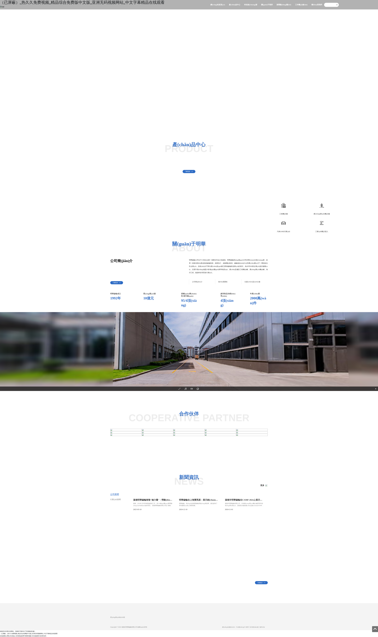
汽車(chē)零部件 (124, 166)
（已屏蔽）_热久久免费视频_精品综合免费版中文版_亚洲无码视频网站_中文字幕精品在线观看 (28, 633)
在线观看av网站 (5, 636)
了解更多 (187, 102)
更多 (262, 485)
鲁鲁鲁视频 (27, 636)
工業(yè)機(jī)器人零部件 (249, 166)
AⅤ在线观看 (35, 636)
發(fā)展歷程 (222, 282)
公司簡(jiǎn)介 (197, 282)
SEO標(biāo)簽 (254, 627)
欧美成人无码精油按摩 (17, 636)
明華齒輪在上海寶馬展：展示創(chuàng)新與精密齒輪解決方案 (198, 501)
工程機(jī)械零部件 (165, 166)
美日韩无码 (42, 636)
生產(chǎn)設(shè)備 (252, 282)
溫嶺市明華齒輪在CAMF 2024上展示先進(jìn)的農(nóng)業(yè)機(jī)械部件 (243, 501)
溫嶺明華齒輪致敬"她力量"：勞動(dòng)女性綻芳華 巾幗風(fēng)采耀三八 (152, 501)
